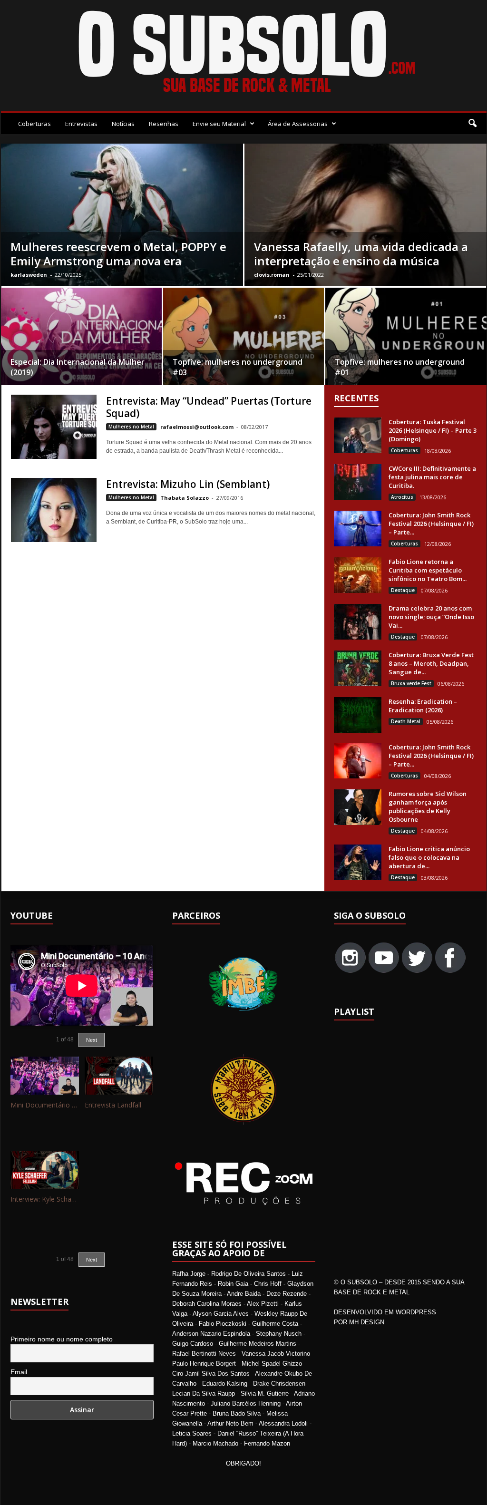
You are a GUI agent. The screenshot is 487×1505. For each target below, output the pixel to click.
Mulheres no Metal (131, 426)
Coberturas (34, 123)
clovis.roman (272, 274)
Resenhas (163, 123)
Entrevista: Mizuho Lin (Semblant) (188, 484)
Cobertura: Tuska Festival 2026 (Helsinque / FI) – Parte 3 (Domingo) (433, 430)
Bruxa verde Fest (411, 683)
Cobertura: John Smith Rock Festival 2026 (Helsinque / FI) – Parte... (431, 523)
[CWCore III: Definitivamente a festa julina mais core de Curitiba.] (357, 482)
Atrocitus (402, 497)
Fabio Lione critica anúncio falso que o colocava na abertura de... (429, 857)
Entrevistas (81, 123)
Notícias (123, 123)
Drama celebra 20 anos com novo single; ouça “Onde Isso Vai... (431, 617)
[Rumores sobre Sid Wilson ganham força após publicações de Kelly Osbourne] (357, 807)
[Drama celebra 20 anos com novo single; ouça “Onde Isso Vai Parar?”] (357, 622)
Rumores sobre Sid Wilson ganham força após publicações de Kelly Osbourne (428, 806)
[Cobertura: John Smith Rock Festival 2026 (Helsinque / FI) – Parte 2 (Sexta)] (357, 760)
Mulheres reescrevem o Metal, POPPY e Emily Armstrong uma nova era (118, 254)
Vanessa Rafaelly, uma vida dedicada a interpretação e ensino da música (361, 254)
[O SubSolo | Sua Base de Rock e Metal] (244, 53)
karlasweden (28, 274)
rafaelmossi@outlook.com (197, 426)
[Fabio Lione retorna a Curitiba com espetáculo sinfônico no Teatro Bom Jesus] (357, 575)
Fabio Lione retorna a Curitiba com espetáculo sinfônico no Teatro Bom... (428, 570)
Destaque (403, 590)
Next (91, 1040)
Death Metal (405, 721)
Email (18, 1372)
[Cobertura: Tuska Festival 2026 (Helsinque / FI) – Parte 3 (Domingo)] (357, 435)
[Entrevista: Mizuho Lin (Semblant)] (54, 510)
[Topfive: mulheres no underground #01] (406, 340)
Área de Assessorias (298, 123)
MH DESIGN (366, 1322)
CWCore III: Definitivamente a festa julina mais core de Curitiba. (432, 477)
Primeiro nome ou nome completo (61, 1339)
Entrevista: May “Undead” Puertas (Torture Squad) (209, 407)
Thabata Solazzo (184, 497)
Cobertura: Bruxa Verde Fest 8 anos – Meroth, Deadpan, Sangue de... (431, 663)
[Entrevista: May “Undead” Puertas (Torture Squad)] (54, 427)
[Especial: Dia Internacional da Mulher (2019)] (81, 339)
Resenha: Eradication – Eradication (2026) (423, 705)
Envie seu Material (219, 123)
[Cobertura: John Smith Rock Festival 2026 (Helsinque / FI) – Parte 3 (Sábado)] (357, 528)
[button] (472, 123)
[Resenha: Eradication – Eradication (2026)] (357, 715)
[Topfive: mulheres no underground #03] (243, 339)
